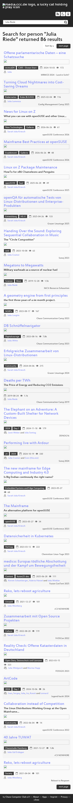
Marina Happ (33, 668)
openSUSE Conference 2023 (55, 499)
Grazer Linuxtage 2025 (58, 224)
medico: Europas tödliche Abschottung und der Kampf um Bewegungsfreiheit (35, 564)
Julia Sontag (30, 433)
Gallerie (30, 127)
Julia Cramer (13, 255)
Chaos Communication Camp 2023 (52, 318)
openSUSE (10, 183)
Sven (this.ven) (32, 458)
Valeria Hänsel (36, 581)
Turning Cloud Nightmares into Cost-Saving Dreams (34, 84)
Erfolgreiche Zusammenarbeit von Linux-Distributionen (31, 353)
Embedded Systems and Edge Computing (24, 488)
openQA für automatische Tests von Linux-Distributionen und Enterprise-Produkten (33, 202)
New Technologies (14, 127)
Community (10, 366)
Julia (9, 72)
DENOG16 (64, 436)
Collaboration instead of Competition (34, 704)
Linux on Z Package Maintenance (30, 168)
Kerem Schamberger (18, 581)
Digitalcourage (12, 337)
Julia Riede (12, 285)
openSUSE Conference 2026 (55, 135)
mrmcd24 (9, 68)
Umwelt (9, 602)
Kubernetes (10, 97)
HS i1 (23, 216)
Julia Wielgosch (15, 668)
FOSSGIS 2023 (62, 671)
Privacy (64, 797)
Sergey (16, 693)
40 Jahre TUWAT (17, 738)
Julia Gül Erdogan (15, 752)
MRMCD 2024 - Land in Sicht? (55, 75)
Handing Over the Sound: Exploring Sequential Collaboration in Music (32, 233)
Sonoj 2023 (64, 258)
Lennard (44, 693)
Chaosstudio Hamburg (15, 748)
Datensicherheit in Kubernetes (28, 536)
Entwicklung (11, 216)
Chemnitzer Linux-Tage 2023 (55, 554)
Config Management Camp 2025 (53, 104)
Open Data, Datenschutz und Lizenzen (23, 661)
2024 (7, 428)
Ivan (10, 693)
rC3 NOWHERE (61, 609)
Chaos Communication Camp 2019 (52, 402)
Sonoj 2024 (64, 461)
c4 (6, 454)
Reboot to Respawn (60, 781)
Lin (27, 693)
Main (18, 281)
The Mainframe (16, 506)
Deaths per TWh (17, 381)
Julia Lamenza (14, 101)
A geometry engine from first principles (36, 296)
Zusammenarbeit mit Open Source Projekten (32, 619)
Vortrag (9, 547)
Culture (8, 631)
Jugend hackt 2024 (60, 696)
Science (9, 281)
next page (63, 46)
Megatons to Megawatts (23, 266)
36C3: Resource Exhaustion (56, 288)
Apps (44, 797)
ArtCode (10, 679)
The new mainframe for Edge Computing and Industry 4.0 (27, 471)
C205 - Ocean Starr (27, 68)
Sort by (48, 46)
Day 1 (16, 428)
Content (9, 576)
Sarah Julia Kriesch (16, 132)
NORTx (8, 311)
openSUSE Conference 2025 (55, 190)
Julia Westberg (14, 606)
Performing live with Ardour (26, 443)
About (36, 797)
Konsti (33, 693)
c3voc (36, 800)
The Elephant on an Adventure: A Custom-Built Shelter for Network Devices (31, 414)
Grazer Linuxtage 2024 (58, 373)
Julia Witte (12, 341)
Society (8, 773)
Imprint (53, 797)
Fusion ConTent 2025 (59, 584)
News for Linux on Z (19, 112)
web (7, 251)
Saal (21, 183)
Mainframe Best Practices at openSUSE (35, 142)
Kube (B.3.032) (27, 97)
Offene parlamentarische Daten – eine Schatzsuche (35, 55)
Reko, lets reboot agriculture (27, 591)
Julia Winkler (54, 581)
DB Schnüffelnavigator (22, 326)
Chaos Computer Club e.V (17, 797)
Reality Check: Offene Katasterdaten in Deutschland (35, 648)
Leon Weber (14, 433)
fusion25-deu (23, 576)
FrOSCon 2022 (62, 638)
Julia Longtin (13, 315)
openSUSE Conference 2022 (55, 730)
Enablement (11, 153)
